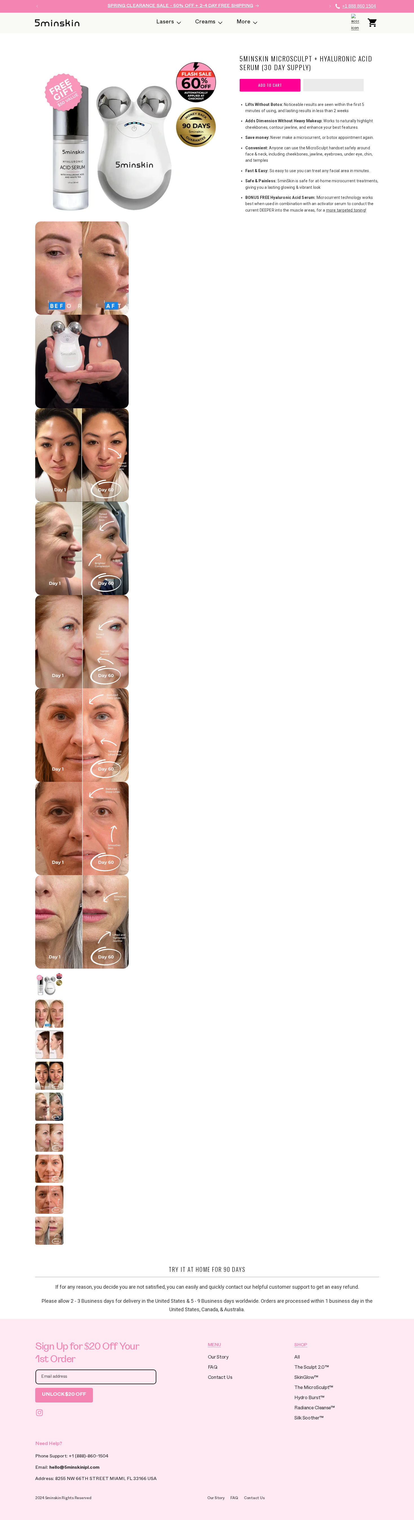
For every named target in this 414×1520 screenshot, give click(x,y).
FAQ (212, 1368)
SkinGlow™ (306, 1378)
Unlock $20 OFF (64, 1395)
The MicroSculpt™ (313, 1388)
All (297, 1358)
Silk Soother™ (309, 1418)
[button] (333, 85)
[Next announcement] (330, 6)
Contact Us (220, 1378)
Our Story (218, 1358)
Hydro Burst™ (309, 1398)
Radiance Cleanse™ (314, 1408)
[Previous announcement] (37, 6)
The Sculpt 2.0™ (311, 1368)
